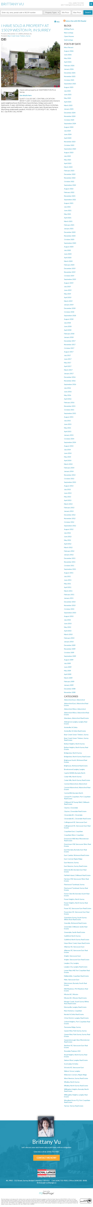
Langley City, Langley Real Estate (75, 967)
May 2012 (67, 540)
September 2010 (70, 613)
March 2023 (68, 167)
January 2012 (68, 555)
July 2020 (67, 250)
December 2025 (69, 73)
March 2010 (68, 634)
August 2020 (68, 247)
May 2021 (67, 214)
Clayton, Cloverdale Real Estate (75, 811)
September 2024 (70, 123)
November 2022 (69, 178)
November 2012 (69, 518)
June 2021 (67, 210)
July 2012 (67, 533)
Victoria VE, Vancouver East (74, 1067)
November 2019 (69, 272)
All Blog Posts (69, 29)
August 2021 (68, 203)
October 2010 (69, 609)
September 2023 (70, 149)
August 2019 (68, 283)
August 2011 (68, 573)
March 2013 (68, 504)
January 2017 (68, 373)
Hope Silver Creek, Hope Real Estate (77, 943)
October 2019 (69, 276)
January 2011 (68, 598)
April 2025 (67, 102)
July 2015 (67, 421)
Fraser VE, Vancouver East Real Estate (77, 908)
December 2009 (69, 645)
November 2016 (69, 381)
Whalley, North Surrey (72, 1082)
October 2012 (69, 522)
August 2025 (68, 87)
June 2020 (67, 254)
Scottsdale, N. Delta (71, 1064)
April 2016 (67, 399)
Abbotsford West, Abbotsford (75, 709)
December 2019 (69, 268)
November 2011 (69, 562)
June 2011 (67, 580)
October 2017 (69, 348)
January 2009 (68, 685)
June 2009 (67, 667)
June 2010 (67, 623)
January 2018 (68, 337)
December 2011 (69, 558)
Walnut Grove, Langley (72, 1071)
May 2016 (67, 395)
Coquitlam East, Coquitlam (73, 831)
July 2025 (67, 91)
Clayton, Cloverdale (71, 808)
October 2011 (69, 565)
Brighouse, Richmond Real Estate (76, 766)
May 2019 (67, 294)
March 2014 (68, 464)
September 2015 (70, 413)
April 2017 (67, 366)
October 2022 (69, 181)
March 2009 (68, 678)
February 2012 (69, 551)
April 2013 (67, 500)
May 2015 (67, 428)
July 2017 (67, 355)
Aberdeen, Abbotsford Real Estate (76, 718)
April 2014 (67, 460)
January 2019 (68, 305)
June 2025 (67, 94)
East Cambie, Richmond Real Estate (76, 855)
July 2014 (67, 450)
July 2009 (67, 663)
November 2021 (69, 196)
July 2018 (67, 323)
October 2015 (69, 410)
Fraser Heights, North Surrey (74, 899)
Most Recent (68, 47)
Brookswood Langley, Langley (74, 769)
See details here (26, 95)
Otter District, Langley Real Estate (76, 1018)
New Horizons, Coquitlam (73, 1011)
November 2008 (69, 692)
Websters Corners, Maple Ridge (75, 1075)
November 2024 (69, 116)
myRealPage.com (46, 1193)
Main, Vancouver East (71, 980)
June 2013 (67, 493)
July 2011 (67, 576)
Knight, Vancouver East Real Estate (76, 960)
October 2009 (69, 652)
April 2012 (67, 544)
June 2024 (67, 134)
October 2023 (69, 145)
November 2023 (69, 142)
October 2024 (69, 120)
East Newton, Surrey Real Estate (75, 866)
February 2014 (69, 468)
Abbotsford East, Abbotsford (74, 700)
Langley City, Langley (71, 963)
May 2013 (67, 497)
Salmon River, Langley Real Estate (76, 1060)
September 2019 (70, 279)
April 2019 (67, 297)
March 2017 (68, 370)
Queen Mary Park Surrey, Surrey (75, 1031)
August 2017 (68, 352)
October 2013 (69, 479)
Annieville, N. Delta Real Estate (75, 731)
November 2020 (69, 236)
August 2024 (68, 127)
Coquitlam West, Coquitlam (74, 835)
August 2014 (68, 446)
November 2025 (69, 76)
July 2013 (67, 489)
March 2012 (68, 547)
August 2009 (68, 660)
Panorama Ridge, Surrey (72, 1027)
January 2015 (68, 435)
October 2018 (69, 312)
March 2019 (68, 301)
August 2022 (68, 189)
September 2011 (70, 569)
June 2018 (67, 326)
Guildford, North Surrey (72, 936)
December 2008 (69, 689)
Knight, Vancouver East (72, 956)
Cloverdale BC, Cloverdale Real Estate (77, 819)
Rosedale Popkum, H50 (72, 1051)
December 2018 (69, 308)
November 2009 (69, 649)
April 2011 (67, 587)
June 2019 (67, 290)
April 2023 (67, 163)
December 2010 (69, 602)
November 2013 (69, 475)
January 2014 (68, 471)
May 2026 (67, 58)
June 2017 (67, 359)
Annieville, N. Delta (70, 727)
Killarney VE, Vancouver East (74, 947)
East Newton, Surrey (71, 862)
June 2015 (67, 424)
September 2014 (70, 442)
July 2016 (67, 388)
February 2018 (69, 334)
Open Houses (69, 36)
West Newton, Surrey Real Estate (76, 1078)
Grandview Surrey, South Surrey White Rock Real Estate (75, 918)
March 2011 (68, 591)
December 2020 (69, 232)
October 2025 (69, 80)
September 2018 (70, 315)
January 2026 (68, 69)
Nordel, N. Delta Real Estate (74, 1014)
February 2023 (69, 171)
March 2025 (68, 105)
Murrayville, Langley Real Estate (75, 1007)
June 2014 (67, 453)
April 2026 (67, 62)
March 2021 (68, 221)
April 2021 (67, 218)
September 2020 (70, 243)
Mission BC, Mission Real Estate (75, 998)
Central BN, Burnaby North (73, 793)
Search (88, 12)
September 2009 (70, 656)
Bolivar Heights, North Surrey (74, 744)
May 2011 (67, 584)
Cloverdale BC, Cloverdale (73, 815)
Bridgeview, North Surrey (73, 753)
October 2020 (69, 239)
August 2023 (68, 152)
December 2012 (69, 515)
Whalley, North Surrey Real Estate (76, 1086)
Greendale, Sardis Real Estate (74, 932)
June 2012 (67, 536)
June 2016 (67, 392)
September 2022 (70, 185)
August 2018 (68, 319)
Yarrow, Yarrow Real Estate (73, 1106)
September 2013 (70, 482)
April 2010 (67, 631)
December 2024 (69, 113)
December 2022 (69, 174)
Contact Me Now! (46, 1158)
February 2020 (69, 265)
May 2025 (67, 98)
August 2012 (68, 529)
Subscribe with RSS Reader (75, 21)
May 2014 (67, 457)
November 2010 (69, 605)
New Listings (68, 33)
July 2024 (67, 131)
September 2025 (70, 84)
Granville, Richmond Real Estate (75, 923)
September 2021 (70, 200)
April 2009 (67, 674)
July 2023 (67, 156)
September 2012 (70, 526)
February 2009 (69, 681)
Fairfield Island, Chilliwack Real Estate (77, 875)
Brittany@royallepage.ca (72, 5)
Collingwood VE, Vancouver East (75, 822)
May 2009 (67, 671)
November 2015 (69, 406)
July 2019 (67, 286)
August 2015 (68, 417)
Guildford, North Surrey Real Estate (76, 939)
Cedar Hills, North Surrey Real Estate (77, 780)
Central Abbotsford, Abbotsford (75, 784)
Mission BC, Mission (71, 994)
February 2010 (69, 638)
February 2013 (69, 508)
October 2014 (69, 439)
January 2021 (68, 229)
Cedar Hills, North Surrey (73, 777)
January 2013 (68, 511)
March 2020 (68, 261)
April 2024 (67, 138)
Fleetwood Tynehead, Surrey (74, 884)
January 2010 (68, 642)
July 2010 (67, 620)
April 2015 (67, 431)
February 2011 (69, 594)
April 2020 (67, 257)
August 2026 (68, 51)
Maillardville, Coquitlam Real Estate (76, 976)
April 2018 (67, 330)
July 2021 (67, 207)
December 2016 (69, 377)
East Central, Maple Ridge (73, 859)
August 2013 (68, 486)
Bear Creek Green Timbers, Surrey (76, 735)
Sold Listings (68, 40)
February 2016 (69, 402)
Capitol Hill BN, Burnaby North (74, 773)
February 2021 (69, 225)
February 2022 (69, 192)
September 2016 (70, 384)
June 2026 (67, 55)
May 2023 (67, 160)
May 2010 (67, 627)
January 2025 (68, 109)
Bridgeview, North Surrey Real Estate (77, 756)
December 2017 (69, 341)
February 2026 (69, 65)
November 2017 (69, 344)
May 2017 (67, 363)
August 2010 (68, 616)
